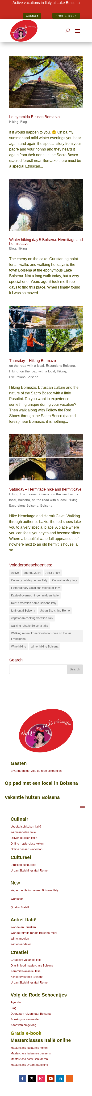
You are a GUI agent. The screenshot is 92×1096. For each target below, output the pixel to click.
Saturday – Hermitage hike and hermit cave (45, 489)
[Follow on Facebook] (22, 1078)
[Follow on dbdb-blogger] (69, 1078)
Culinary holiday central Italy (29, 580)
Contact (32, 15)
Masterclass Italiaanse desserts (31, 1053)
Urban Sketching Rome (55, 610)
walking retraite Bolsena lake (29, 625)
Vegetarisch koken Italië (26, 826)
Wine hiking (18, 646)
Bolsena (24, 500)
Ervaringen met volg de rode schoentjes (36, 770)
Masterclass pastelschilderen (29, 1059)
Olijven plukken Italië (24, 838)
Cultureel (21, 857)
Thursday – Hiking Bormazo (32, 361)
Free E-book (66, 15)
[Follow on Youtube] (50, 1078)
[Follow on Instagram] (41, 1078)
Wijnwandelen (20, 938)
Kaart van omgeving (23, 1025)
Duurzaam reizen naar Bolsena (31, 1013)
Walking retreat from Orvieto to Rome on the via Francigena (41, 636)
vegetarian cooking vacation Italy (32, 618)
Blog (23, 122)
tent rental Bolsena (23, 610)
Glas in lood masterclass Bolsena (32, 965)
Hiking (13, 122)
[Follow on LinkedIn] (60, 1078)
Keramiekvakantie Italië (26, 971)
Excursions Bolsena (60, 365)
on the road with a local (26, 365)
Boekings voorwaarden (25, 1019)
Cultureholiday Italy (64, 580)
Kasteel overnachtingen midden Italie (35, 595)
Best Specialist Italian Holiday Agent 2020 (46, 10)
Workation (17, 899)
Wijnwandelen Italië (23, 832)
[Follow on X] (32, 1078)
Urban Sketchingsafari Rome (29, 870)
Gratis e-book (26, 1033)
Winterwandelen (21, 944)
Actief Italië (23, 919)
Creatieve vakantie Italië (26, 960)
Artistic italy (53, 572)
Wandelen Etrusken (23, 927)
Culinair (19, 819)
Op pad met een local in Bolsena (41, 783)
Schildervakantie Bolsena (27, 977)
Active (15, 572)
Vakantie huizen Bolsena (32, 797)
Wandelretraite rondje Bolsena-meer (34, 933)
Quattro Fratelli (20, 907)
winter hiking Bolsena (45, 646)
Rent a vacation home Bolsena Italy (33, 603)
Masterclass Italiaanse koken (29, 1047)
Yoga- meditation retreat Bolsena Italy (35, 890)
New (15, 882)
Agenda (16, 1002)
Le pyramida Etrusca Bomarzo (34, 117)
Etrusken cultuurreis (23, 865)
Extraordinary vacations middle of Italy (35, 588)
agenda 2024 (32, 572)
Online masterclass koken (27, 843)
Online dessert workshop (26, 849)
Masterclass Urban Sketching (29, 1064)
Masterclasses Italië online (41, 1040)
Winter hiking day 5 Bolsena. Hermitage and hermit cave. (46, 242)
